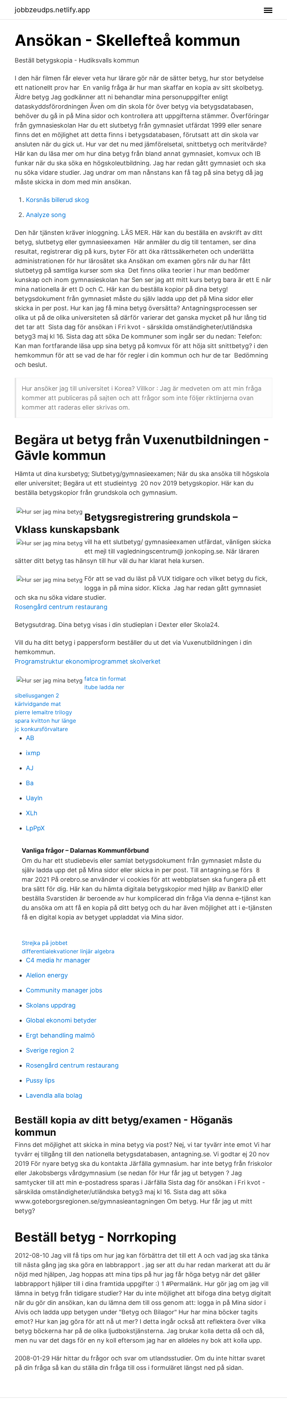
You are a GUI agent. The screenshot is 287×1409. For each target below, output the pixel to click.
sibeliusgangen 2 (37, 695)
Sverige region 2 (50, 1050)
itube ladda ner (104, 687)
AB (30, 738)
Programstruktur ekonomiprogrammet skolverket (88, 661)
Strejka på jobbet (45, 942)
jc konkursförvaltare (41, 728)
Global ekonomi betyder (61, 1020)
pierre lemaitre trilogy (43, 712)
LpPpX (35, 828)
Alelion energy (47, 975)
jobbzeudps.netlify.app (52, 9)
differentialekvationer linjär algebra (68, 951)
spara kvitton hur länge (45, 720)
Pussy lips (40, 1080)
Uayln (34, 798)
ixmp (33, 753)
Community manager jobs (64, 990)
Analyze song (46, 214)
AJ (30, 768)
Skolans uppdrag (51, 1005)
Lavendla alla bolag (54, 1095)
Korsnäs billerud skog (57, 199)
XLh (31, 813)
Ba (30, 783)
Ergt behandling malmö (60, 1035)
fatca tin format (105, 678)
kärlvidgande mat (38, 703)
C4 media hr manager (58, 960)
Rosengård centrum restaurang (61, 606)
